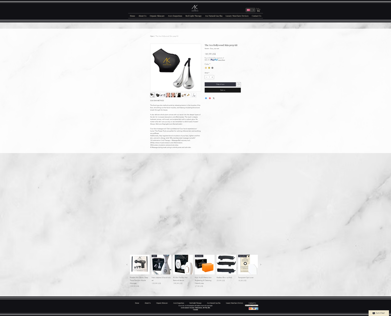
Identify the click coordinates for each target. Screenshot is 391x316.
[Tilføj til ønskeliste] (239, 84)
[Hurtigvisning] (140, 264)
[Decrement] (206, 77)
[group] (194, 272)
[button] (258, 10)
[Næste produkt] (261, 264)
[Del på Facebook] (206, 98)
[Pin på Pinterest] (210, 98)
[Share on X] (214, 98)
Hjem (152, 36)
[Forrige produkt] (127, 264)
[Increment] (212, 77)
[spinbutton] (209, 77)
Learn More (221, 60)
